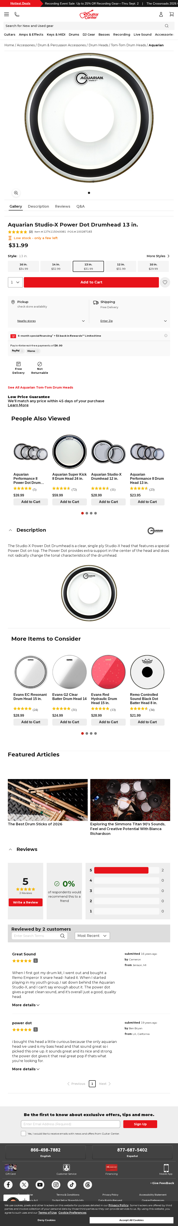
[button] (89, 530)
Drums (74, 34)
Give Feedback (163, 1183)
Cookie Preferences (72, 1212)
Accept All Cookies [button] (131, 1220)
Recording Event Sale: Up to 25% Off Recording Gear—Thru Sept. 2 (92, 3)
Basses (104, 34)
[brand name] (155, 530)
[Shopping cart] (171, 14)
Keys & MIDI (56, 34)
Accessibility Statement (152, 1194)
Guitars (9, 34)
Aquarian (156, 45)
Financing (111, 1173)
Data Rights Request (110, 1200)
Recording (121, 34)
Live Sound (143, 34)
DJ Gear (89, 34)
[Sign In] (161, 14)
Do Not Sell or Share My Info (68, 1200)
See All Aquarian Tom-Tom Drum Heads (40, 387)
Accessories (165, 34)
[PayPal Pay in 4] (17, 351)
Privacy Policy (119, 1205)
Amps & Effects (31, 34)
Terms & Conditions (67, 1194)
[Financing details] (166, 335)
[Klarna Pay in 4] (33, 351)
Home (9, 45)
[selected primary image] (89, 118)
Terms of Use (47, 1212)
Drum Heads (98, 45)
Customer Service (66, 1173)
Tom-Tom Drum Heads (128, 45)
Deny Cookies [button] (47, 1220)
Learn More (18, 405)
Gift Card (11, 1173)
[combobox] (15, 282)
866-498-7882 (46, 1150)
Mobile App (165, 1173)
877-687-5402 (132, 1150)
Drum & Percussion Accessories (62, 45)
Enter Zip (107, 321)
